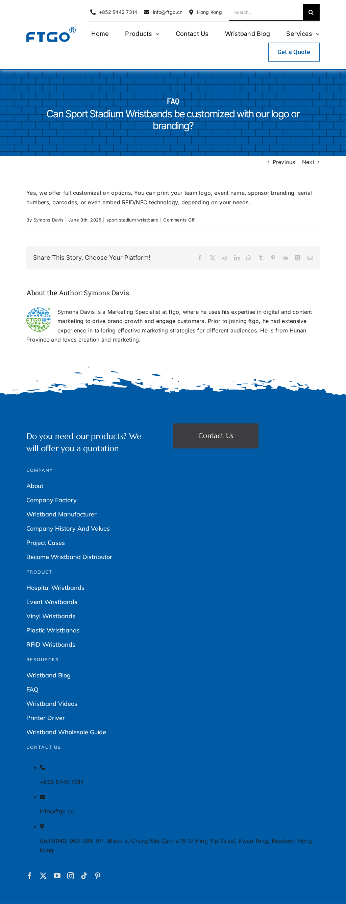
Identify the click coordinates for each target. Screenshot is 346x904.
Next (308, 162)
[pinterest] (97, 876)
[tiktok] (84, 876)
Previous (284, 162)
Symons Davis (48, 220)
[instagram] (70, 876)
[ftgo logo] (51, 29)
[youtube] (57, 876)
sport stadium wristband (132, 220)
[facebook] (29, 876)
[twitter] (43, 876)
